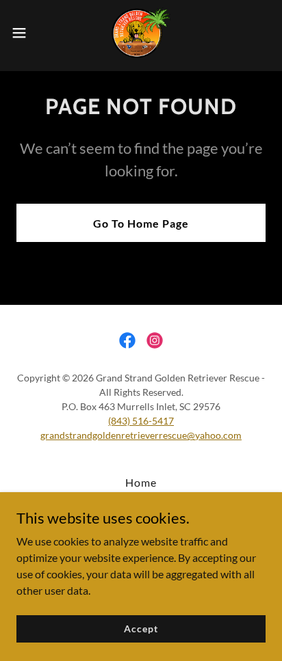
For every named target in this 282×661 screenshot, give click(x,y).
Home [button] (141, 482)
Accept (140, 628)
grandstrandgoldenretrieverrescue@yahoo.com (141, 435)
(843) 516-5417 (141, 421)
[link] (141, 32)
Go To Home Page (141, 223)
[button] (25, 32)
